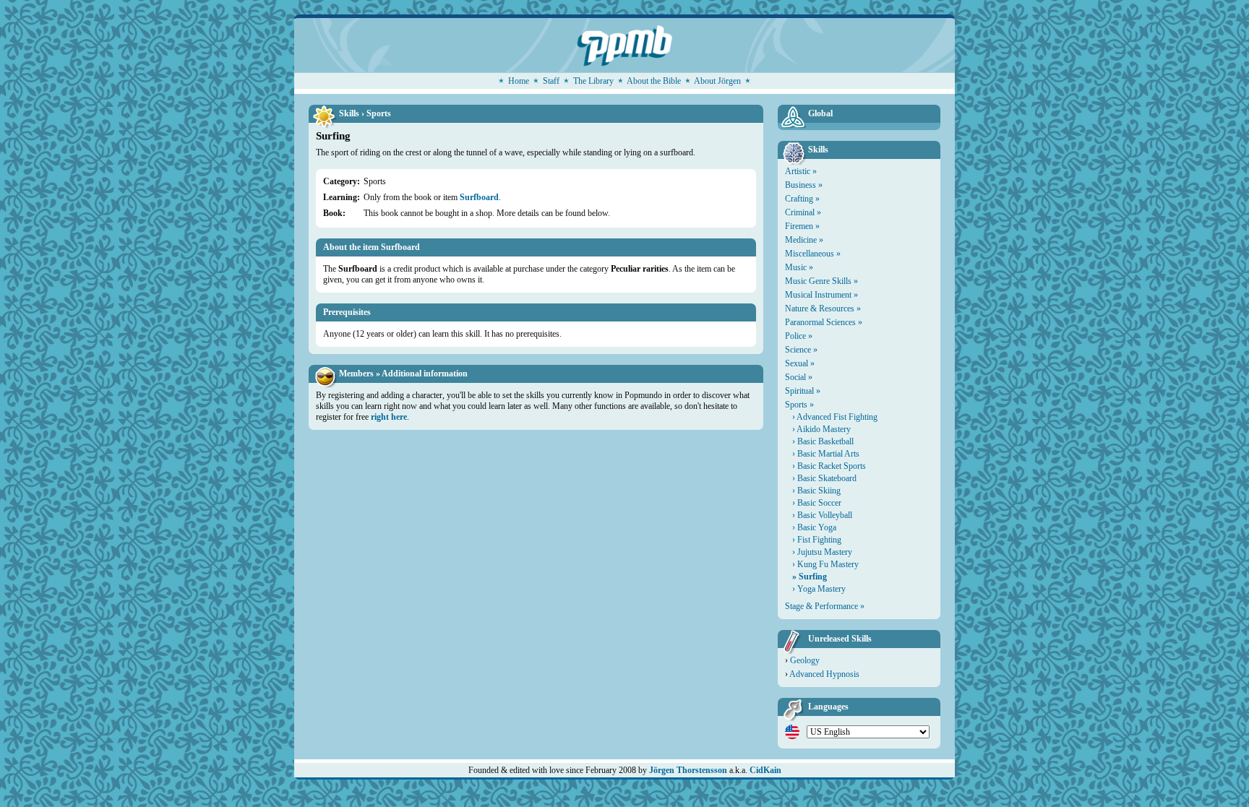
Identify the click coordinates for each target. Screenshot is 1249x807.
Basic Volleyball (824, 515)
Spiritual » (802, 391)
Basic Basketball (825, 441)
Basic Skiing (819, 491)
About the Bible (654, 81)
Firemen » (802, 226)
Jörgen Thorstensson (688, 770)
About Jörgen (717, 81)
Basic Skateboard (827, 478)
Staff (551, 81)
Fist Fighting (819, 540)
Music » (799, 267)
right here (389, 417)
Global (820, 113)
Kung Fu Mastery (828, 564)
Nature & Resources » (823, 308)
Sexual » (800, 363)
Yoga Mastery (821, 589)
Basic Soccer (819, 503)
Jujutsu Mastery (824, 552)
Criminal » (803, 212)
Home (518, 81)
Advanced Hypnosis (824, 674)
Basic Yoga (816, 527)
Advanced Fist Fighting (837, 417)
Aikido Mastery (824, 429)
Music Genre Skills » (821, 281)
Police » (798, 336)
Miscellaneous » (813, 254)
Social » (798, 377)
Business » (804, 185)
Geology (805, 660)
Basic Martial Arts (828, 454)
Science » (801, 350)
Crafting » (802, 199)
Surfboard (479, 197)
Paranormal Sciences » (823, 322)
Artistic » (801, 171)
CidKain (765, 770)
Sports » (799, 405)
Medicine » (804, 240)
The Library (593, 81)
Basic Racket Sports (831, 466)
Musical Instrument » (821, 295)
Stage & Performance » (824, 606)
